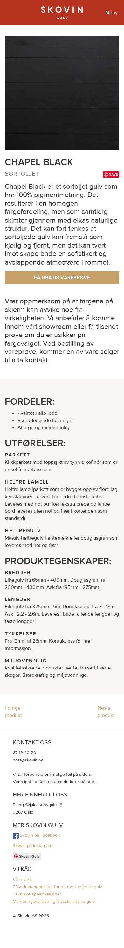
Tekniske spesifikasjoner (37, 893)
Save (113, 174)
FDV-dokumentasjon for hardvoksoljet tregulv (57, 886)
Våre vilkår (23, 879)
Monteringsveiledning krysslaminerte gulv (54, 901)
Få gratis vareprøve (62, 277)
